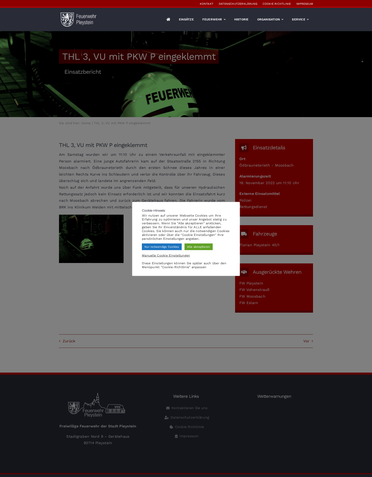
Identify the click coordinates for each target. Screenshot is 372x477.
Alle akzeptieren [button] (198, 246)
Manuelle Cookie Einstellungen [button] (166, 255)
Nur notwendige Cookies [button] (161, 246)
